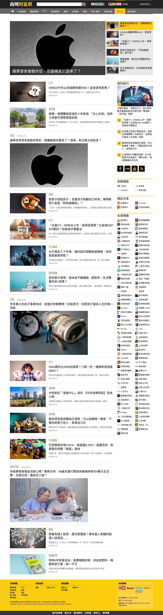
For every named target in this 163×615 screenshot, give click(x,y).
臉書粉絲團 (120, 169)
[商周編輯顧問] (138, 591)
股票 (22, 590)
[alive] (147, 588)
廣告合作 (68, 613)
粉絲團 (125, 4)
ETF (22, 587)
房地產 (12, 592)
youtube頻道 (135, 169)
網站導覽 (106, 613)
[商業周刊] (122, 588)
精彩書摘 (13, 597)
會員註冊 (143, 4)
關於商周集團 (57, 613)
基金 (22, 592)
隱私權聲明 (78, 613)
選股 (37, 587)
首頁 (15, 11)
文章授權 (87, 613)
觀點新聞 (13, 587)
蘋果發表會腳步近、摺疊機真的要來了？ (46, 71)
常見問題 (64, 590)
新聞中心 (97, 613)
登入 (149, 4)
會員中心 (64, 587)
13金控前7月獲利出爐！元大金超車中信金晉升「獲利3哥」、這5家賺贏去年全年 (137, 157)
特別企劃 (24, 595)
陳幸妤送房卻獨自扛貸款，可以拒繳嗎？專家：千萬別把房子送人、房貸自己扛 (137, 146)
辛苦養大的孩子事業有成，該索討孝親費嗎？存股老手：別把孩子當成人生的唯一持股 (137, 134)
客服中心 (76, 587)
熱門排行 (123, 83)
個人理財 (13, 595)
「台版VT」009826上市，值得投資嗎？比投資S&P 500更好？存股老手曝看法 (137, 123)
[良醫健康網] (138, 588)
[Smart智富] (130, 588)
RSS (142, 169)
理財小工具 (51, 587)
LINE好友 (127, 169)
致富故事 (13, 590)
